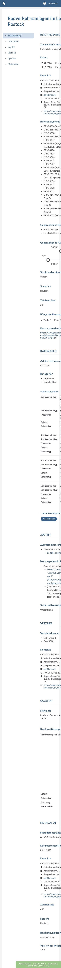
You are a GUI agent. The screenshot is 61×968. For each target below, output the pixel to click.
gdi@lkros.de (50, 95)
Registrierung (25, 963)
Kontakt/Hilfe (39, 963)
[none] (6, 36)
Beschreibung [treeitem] (14, 35)
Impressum (53, 963)
